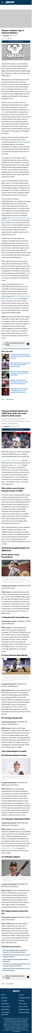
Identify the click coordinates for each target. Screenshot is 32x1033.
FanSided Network (25, 998)
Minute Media (9, 1018)
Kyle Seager (8, 220)
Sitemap (21, 1000)
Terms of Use (23, 1006)
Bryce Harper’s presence (9, 848)
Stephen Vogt (21, 142)
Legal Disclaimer (24, 1009)
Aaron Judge (17, 465)
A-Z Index (4, 1000)
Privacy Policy (5, 1006)
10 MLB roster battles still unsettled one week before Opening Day (16, 969)
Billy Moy (6, 35)
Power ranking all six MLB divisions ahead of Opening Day (16, 960)
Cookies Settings (24, 1012)
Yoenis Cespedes (15, 218)
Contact (21, 995)
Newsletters (5, 1003)
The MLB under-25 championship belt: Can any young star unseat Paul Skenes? (16, 965)
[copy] (11, 39)
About (3, 995)
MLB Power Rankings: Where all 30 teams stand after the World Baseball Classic (15, 951)
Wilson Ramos (13, 298)
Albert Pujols (26, 218)
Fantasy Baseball (10, 399)
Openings (4, 998)
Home (3, 399)
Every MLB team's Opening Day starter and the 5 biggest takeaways (16, 955)
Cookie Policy (5, 1009)
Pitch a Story (23, 1003)
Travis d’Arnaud (19, 296)
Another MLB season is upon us (11, 460)
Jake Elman (6, 426)
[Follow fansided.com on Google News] (28, 344)
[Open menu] (2, 2)
